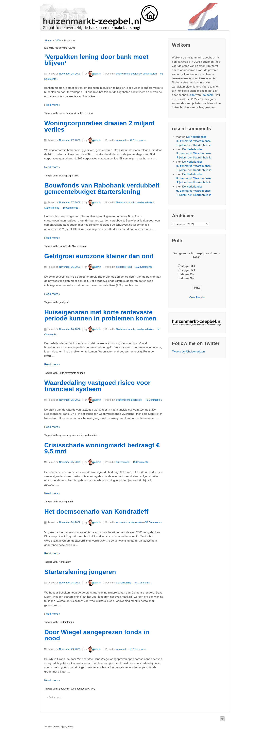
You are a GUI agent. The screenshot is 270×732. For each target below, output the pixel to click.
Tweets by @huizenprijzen (188, 351)
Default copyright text (62, 726)
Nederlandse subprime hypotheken (135, 202)
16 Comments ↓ (137, 649)
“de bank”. (208, 94)
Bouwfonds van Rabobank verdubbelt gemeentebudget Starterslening (102, 188)
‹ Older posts (54, 697)
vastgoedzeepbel (80, 688)
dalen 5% (187, 278)
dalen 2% (187, 274)
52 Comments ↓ (137, 140)
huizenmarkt (122, 462)
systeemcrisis (76, 435)
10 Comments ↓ (71, 207)
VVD (93, 688)
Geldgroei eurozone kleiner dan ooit (99, 256)
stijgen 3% (188, 266)
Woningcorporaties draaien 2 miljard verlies (99, 126)
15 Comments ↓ (141, 462)
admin (97, 73)
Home (48, 40)
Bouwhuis (64, 688)
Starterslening (51, 207)
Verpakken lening (83, 113)
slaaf (192, 94)
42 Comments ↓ (153, 400)
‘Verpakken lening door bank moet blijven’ (96, 60)
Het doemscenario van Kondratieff (96, 511)
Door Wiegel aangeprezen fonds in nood (96, 635)
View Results (197, 297)
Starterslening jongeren (80, 571)
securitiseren (150, 73)
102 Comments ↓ (144, 267)
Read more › (52, 104)
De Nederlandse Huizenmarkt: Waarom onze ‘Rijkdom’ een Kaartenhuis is (193, 141)
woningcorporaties (69, 175)
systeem (63, 435)
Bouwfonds (65, 246)
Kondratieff (65, 562)
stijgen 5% (188, 270)
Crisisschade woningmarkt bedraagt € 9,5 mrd (102, 448)
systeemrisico (92, 435)
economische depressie (129, 73)
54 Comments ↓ (143, 582)
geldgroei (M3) (124, 267)
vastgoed (121, 140)
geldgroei (64, 302)
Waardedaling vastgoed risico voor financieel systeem (97, 386)
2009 (58, 40)
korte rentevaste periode (72, 373)
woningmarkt (66, 501)
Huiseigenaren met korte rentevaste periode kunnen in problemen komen (100, 315)
